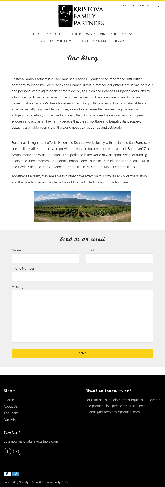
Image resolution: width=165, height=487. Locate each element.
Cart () (145, 5)
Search (9, 400)
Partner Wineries (91, 40)
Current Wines (54, 40)
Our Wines (11, 420)
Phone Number (23, 268)
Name (16, 250)
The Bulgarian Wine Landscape (100, 34)
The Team (11, 413)
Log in (128, 5)
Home (38, 34)
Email (90, 250)
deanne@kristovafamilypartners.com (31, 441)
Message (18, 287)
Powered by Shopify (16, 482)
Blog (119, 40)
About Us (55, 34)
